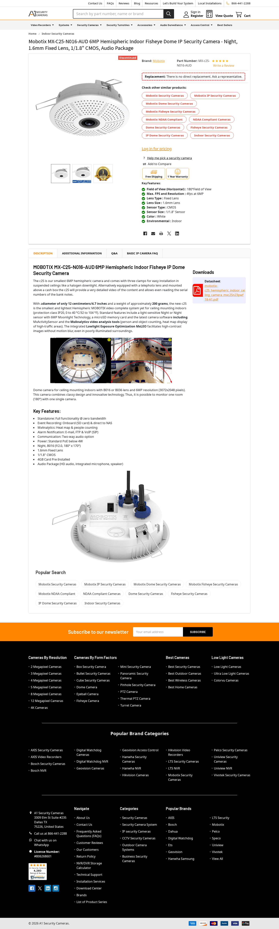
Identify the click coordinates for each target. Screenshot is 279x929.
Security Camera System (139, 824)
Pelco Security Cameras (230, 750)
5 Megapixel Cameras (46, 687)
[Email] (153, 233)
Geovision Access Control (140, 750)
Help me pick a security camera (169, 158)
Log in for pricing (157, 148)
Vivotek (217, 852)
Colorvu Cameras (226, 680)
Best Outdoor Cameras (184, 673)
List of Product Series (91, 902)
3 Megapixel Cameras (46, 673)
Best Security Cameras (184, 667)
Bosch (172, 824)
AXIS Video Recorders (46, 757)
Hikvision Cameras (135, 775)
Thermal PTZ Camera (135, 698)
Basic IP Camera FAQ (142, 253)
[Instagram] (55, 888)
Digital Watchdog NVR (92, 761)
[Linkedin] (177, 233)
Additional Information (82, 253)
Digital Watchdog (180, 838)
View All (217, 859)
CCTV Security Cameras (138, 838)
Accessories (144, 25)
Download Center (89, 888)
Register (197, 16)
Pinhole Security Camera (137, 685)
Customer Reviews (89, 843)
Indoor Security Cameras (212, 135)
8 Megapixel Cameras (46, 694)
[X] (169, 233)
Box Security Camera (91, 667)
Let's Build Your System (178, 3)
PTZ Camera (129, 692)
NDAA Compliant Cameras (211, 119)
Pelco (216, 831)
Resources (151, 3)
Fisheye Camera (87, 701)
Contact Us (95, 3)
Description (43, 253)
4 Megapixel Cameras (46, 680)
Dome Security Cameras (163, 127)
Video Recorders (41, 25)
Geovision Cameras (90, 768)
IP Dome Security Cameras (165, 135)
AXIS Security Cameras (47, 750)
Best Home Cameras (182, 687)
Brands (81, 895)
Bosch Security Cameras (48, 764)
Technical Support (89, 875)
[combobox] (123, 14)
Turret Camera (130, 705)
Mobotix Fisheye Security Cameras (170, 111)
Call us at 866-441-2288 (50, 833)
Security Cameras (88, 25)
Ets (170, 845)
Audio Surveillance (171, 25)
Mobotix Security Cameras (165, 95)
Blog (137, 3)
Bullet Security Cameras (93, 673)
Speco (216, 838)
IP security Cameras (136, 831)
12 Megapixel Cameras (47, 701)
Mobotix (218, 824)
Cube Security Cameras (93, 680)
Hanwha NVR (131, 768)
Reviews (124, 3)
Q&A (114, 253)
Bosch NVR (38, 770)
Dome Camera (86, 687)
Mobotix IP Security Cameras (215, 95)
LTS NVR (174, 768)
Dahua (173, 831)
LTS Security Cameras (183, 761)
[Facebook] (145, 233)
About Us (83, 818)
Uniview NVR (223, 768)
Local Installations (209, 3)
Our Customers (87, 850)
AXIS (171, 818)
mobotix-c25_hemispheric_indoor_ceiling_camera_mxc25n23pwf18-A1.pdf (225, 293)
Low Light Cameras (227, 667)
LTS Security (220, 818)
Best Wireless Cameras (184, 680)
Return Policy (85, 856)
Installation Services (90, 881)
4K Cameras (39, 708)
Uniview (217, 845)
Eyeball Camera (87, 694)
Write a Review (223, 65)
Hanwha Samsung (181, 859)
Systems (64, 25)
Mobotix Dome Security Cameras (169, 103)
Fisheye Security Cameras (209, 127)
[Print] (161, 233)
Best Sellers (224, 25)
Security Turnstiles (117, 25)
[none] (84, 109)
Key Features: (151, 183)
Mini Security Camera (135, 667)
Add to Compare (159, 164)
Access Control (200, 25)
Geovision (175, 852)
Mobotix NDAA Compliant (164, 119)
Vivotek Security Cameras (232, 775)
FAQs (110, 3)
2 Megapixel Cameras (46, 667)
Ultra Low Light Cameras (231, 673)
